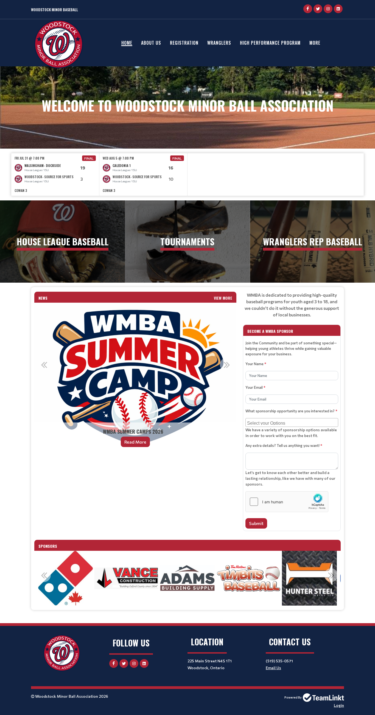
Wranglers (219, 42)
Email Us (273, 667)
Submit (256, 523)
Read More (135, 441)
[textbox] (292, 305)
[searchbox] (292, 422)
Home (126, 42)
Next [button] (227, 364)
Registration (184, 42)
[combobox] (291, 422)
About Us (151, 42)
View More (223, 298)
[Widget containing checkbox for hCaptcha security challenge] (286, 501)
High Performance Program (270, 42)
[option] (55, 174)
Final (89, 158)
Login (339, 705)
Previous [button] (44, 364)
